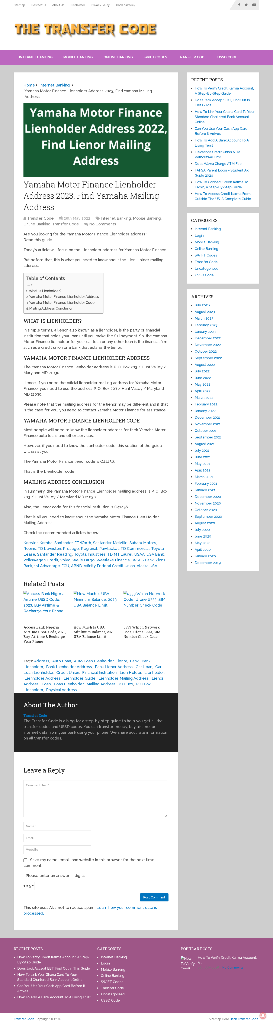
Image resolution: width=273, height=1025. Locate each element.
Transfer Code (192, 57)
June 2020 (203, 536)
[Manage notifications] (263, 1015)
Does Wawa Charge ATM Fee (218, 164)
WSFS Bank (143, 560)
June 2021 (203, 457)
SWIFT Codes (155, 57)
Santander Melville (110, 543)
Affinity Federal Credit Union (109, 566)
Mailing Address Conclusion (51, 308)
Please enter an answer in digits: (56, 875)
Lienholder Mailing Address (124, 678)
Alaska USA (147, 566)
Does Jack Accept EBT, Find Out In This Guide (53, 968)
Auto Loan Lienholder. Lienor (100, 661)
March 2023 (204, 318)
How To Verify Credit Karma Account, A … (227, 960)
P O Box (126, 684)
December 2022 (208, 338)
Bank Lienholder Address (69, 667)
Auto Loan (61, 661)
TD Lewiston (49, 548)
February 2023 (206, 325)
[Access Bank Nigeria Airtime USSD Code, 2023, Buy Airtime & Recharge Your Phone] (45, 607)
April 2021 (202, 470)
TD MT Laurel (119, 554)
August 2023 (205, 312)
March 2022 (204, 398)
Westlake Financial (113, 560)
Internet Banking (36, 57)
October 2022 (206, 351)
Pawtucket (109, 548)
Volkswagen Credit (40, 560)
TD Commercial (135, 548)
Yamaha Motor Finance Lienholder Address (64, 297)
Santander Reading (54, 554)
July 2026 (202, 305)
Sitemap (19, 5)
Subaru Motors (142, 543)
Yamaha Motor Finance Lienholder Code (62, 303)
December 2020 (208, 497)
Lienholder (154, 672)
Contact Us (38, 5)
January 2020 (205, 556)
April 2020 (203, 550)
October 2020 (206, 510)
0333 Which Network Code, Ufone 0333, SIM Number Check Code (141, 632)
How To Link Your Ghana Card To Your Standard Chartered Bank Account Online (224, 117)
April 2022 (203, 391)
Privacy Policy (100, 5)
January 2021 (205, 490)
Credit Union (67, 672)
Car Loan (144, 667)
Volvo (65, 560)
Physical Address (61, 690)
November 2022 (208, 345)
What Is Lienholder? (45, 291)
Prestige (71, 548)
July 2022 (202, 371)
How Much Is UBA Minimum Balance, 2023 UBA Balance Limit (94, 632)
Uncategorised (206, 269)
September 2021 (208, 437)
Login (199, 236)
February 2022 (206, 404)
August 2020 (205, 523)
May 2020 (203, 543)
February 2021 (206, 484)
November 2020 (208, 503)
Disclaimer (78, 5)
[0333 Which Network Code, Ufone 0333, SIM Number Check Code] (145, 607)
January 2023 (205, 332)
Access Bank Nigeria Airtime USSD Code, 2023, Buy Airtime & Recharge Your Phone (44, 634)
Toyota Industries (90, 554)
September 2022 (208, 358)
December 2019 (208, 563)
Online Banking (118, 57)
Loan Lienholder (69, 684)
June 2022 (203, 378)
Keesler (30, 543)
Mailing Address (101, 684)
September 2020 (208, 517)
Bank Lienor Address (114, 667)
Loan (46, 684)
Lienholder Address (43, 678)
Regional (89, 548)
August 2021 (205, 444)
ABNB (76, 566)
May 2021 (202, 464)
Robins (29, 548)
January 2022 (205, 411)
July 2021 (202, 450)
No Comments (102, 224)
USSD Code (227, 57)
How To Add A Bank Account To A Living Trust (54, 997)
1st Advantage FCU (51, 566)
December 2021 (208, 417)
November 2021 (208, 424)
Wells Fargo (83, 560)
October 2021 (205, 431)
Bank (134, 661)
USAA (139, 554)
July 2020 (202, 530)
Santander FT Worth (72, 543)
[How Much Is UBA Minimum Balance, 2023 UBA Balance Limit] (96, 607)
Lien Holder (130, 672)
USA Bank (155, 554)
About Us (58, 5)
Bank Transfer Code (244, 1019)
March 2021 (204, 477)
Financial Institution (99, 672)
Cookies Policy (125, 5)
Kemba (45, 543)
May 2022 (202, 384)
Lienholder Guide (80, 678)
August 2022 (205, 365)
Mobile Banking (78, 57)
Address (41, 661)
